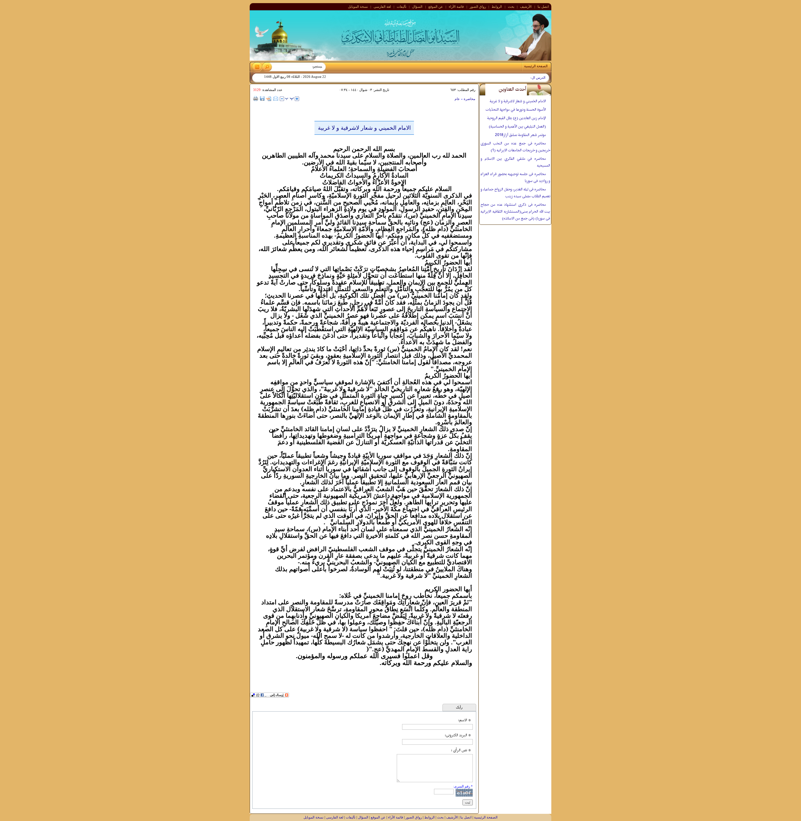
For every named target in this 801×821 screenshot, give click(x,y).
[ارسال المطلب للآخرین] (275, 98)
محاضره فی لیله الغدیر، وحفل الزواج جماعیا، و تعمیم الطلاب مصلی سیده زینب (515, 193)
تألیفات (401, 6)
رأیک (459, 707)
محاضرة (469, 99)
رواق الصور (478, 6)
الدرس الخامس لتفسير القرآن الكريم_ (518, 77)
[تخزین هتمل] (262, 98)
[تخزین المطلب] (269, 99)
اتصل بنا (543, 6)
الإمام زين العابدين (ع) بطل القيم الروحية (516, 118)
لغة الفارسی (382, 6)
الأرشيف (526, 6)
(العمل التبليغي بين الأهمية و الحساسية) (517, 126)
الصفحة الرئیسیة (536, 66)
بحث (511, 6)
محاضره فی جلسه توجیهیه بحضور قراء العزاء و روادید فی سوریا (515, 177)
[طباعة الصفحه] (255, 98)
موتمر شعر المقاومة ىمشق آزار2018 (520, 135)
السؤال (417, 6)
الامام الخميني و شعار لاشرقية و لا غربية (518, 101)
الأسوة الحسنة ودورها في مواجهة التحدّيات (516, 109)
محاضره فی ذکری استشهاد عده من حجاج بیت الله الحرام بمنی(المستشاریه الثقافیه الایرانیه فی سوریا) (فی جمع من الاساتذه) (515, 211)
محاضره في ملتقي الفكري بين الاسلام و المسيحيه (515, 162)
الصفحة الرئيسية (485, 817)
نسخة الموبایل (358, 6)
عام (457, 99)
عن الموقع (435, 6)
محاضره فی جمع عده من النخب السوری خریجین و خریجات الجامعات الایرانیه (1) (515, 147)
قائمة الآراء (456, 6)
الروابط (497, 6)
